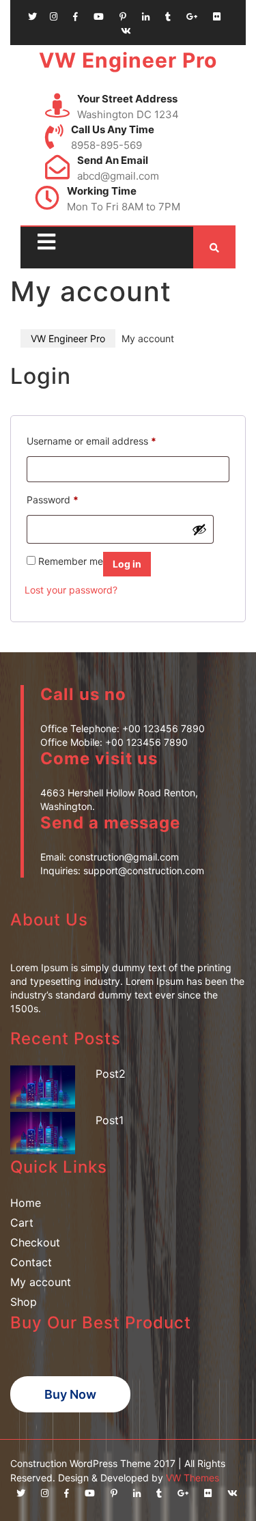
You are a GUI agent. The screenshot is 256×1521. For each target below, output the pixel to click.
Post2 (111, 1073)
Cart (21, 1222)
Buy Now (70, 1394)
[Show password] (199, 529)
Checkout (35, 1242)
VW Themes (191, 1477)
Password (53, 497)
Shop (23, 1302)
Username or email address (91, 439)
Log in (127, 564)
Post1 (110, 1120)
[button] (43, 242)
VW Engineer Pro (128, 60)
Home (25, 1203)
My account (40, 1282)
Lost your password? (71, 590)
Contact (31, 1262)
